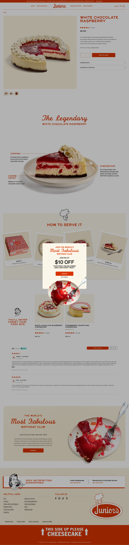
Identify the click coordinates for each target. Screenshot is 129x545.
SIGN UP (64, 274)
